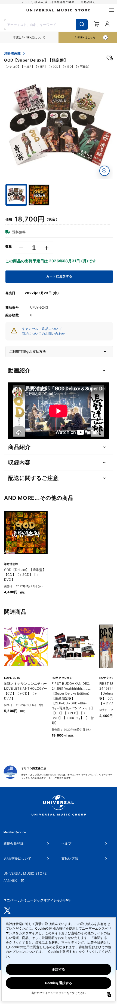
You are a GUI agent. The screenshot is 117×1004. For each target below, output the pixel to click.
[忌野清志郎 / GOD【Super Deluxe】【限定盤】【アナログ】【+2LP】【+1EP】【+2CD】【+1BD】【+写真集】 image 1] (59, 125)
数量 (8, 246)
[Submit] (82, 25)
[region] (29, 37)
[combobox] (46, 24)
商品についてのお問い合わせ (43, 333)
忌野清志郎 (12, 54)
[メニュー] (111, 10)
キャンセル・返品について (42, 329)
